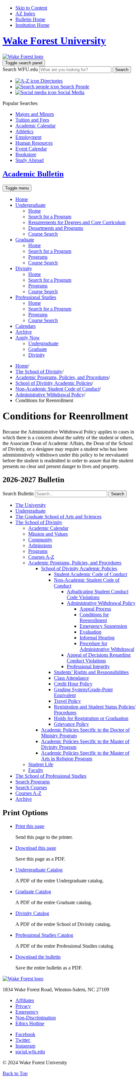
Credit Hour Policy (73, 683)
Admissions (40, 545)
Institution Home (32, 25)
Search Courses (31, 787)
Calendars (25, 326)
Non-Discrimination (35, 1017)
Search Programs (32, 781)
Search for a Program (49, 216)
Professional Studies (35, 297)
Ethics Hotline (29, 1023)
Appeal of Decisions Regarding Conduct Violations (99, 657)
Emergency (27, 1012)
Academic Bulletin (33, 174)
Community (40, 539)
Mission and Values (48, 534)
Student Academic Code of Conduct (90, 574)
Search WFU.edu (20, 69)
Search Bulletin (18, 493)
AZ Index (25, 13)
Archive (23, 332)
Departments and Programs (55, 228)
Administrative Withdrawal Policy (49, 394)
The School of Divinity (38, 371)
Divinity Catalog (32, 913)
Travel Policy (67, 701)
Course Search (43, 234)
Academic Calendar (48, 528)
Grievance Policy (71, 724)
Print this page (29, 826)
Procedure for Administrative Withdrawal (107, 646)
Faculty (35, 770)
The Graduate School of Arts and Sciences (58, 516)
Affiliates (24, 1000)
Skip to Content (31, 8)
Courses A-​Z (41, 557)
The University (30, 505)
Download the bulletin (38, 957)
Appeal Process (95, 609)
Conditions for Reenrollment (94, 617)
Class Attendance (71, 678)
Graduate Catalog (33, 891)
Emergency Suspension (103, 626)
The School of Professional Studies (50, 776)
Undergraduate (30, 205)
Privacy (23, 1006)
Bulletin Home (30, 19)
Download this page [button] (35, 848)
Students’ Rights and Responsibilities (91, 672)
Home (21, 199)
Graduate (24, 239)
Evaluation (90, 632)
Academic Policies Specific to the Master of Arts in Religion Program (85, 755)
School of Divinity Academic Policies (53, 383)
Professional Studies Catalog (44, 935)
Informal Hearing (97, 637)
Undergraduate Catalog (39, 869)
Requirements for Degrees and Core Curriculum (76, 222)
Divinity (23, 268)
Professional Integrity (88, 666)
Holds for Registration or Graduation (91, 718)
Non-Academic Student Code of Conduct (57, 389)
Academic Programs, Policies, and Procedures (61, 377)
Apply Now (27, 337)
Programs (37, 257)
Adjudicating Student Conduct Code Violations (97, 594)
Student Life (40, 764)
